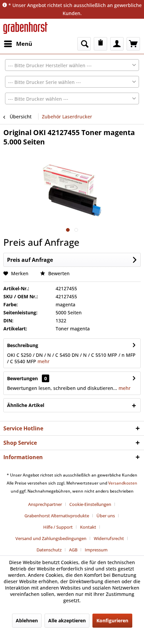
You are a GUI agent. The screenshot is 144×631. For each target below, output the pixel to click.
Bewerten (58, 273)
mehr (43, 361)
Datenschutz (49, 550)
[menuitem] (17, 43)
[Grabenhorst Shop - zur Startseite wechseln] (25, 28)
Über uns (105, 516)
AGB (73, 550)
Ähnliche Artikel (25, 405)
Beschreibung (22, 345)
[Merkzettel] (100, 43)
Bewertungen (22, 378)
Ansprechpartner (45, 504)
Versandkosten (122, 483)
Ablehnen (27, 620)
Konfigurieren (112, 620)
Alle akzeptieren (67, 620)
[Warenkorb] (133, 43)
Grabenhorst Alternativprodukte (56, 516)
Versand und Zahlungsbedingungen (50, 538)
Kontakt (88, 527)
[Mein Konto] (117, 43)
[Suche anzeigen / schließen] (84, 43)
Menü (24, 43)
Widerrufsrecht (109, 538)
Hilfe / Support (58, 527)
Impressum (96, 550)
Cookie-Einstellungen (90, 504)
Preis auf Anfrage (30, 260)
